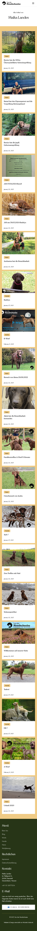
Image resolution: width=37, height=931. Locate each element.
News (4, 845)
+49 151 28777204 (8, 885)
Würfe (4, 838)
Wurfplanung (6, 848)
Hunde (4, 841)
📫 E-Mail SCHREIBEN (18, 907)
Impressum (5, 859)
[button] (33, 3)
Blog (3, 834)
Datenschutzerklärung (9, 863)
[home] (15, 3)
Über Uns (5, 831)
